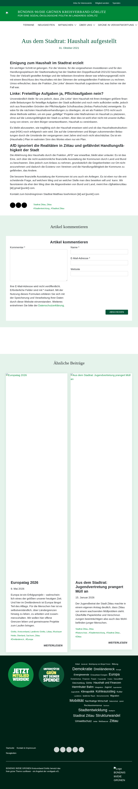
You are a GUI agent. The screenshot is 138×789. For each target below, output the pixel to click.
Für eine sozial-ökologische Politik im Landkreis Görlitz (58, 15)
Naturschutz (82, 633)
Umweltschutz (83, 721)
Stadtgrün (112, 710)
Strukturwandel (108, 715)
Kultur (119, 691)
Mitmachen (65, 25)
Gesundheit (118, 679)
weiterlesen (53, 645)
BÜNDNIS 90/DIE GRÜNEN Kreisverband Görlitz (62, 12)
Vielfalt (95, 721)
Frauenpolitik (102, 679)
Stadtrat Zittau (39, 204)
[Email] (27, 3)
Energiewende (81, 674)
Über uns (85, 25)
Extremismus (76, 679)
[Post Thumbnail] (36, 474)
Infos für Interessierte (82, 3)
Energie (118, 669)
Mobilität (77, 700)
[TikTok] (21, 3)
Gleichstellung (78, 683)
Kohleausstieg (105, 691)
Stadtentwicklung (41, 208)
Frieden (109, 679)
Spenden (116, 3)
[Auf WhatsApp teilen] (18, 205)
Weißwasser (103, 721)
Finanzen (86, 679)
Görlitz (14, 631)
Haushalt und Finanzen (107, 682)
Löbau (49, 631)
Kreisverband (23, 631)
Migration (114, 695)
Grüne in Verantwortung (116, 25)
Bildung (115, 664)
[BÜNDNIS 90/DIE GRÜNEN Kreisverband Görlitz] (11, 13)
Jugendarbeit (117, 687)
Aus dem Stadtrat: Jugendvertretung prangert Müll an (99, 587)
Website (75, 269)
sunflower (27, 771)
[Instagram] (8, 3)
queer (121, 701)
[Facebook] (15, 3)
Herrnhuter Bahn (83, 687)
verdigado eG (53, 771)
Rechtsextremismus (93, 705)
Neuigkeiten (46, 25)
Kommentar (17, 247)
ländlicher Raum (89, 696)
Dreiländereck (18, 639)
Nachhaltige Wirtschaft (96, 701)
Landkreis (77, 696)
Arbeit (77, 664)
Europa (30, 639)
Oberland (21, 635)
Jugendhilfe (75, 692)
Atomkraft (84, 664)
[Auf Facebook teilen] (12, 205)
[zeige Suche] (127, 3)
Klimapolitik (87, 691)
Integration (99, 687)
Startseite (10, 748)
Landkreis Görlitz (37, 631)
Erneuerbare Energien (99, 675)
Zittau (49, 204)
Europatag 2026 (24, 583)
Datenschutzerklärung (51, 305)
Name (75, 247)
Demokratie (82, 669)
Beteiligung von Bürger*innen (100, 664)
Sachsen (30, 635)
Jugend (108, 687)
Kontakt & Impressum (26, 748)
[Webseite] (33, 3)
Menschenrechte (103, 696)
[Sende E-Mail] (24, 205)
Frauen (93, 679)
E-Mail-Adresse (80, 258)
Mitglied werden (102, 3)
